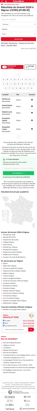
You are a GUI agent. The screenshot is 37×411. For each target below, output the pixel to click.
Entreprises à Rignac (10, 296)
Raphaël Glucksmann (10, 350)
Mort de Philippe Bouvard (11, 343)
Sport (6, 323)
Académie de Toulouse (10, 254)
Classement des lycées (11, 240)
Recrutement (27, 384)
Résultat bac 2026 (9, 235)
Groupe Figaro (16, 388)
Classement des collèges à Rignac (14, 271)
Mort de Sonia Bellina (10, 353)
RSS (22, 384)
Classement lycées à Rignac (12, 252)
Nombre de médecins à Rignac (13, 293)
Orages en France (9, 345)
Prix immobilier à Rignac (11, 298)
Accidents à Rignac (9, 283)
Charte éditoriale (24, 382)
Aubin (3, 45)
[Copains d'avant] (10, 405)
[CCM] (27, 397)
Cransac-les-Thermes (26, 43)
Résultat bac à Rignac (10, 247)
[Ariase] (10, 409)
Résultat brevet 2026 (12, 4)
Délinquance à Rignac (10, 286)
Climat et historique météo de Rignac (15, 281)
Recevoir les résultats (11, 67)
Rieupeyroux (13, 43)
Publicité (32, 382)
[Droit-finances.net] (27, 401)
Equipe (17, 382)
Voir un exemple (28, 320)
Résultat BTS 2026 (9, 237)
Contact (8, 384)
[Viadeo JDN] (27, 405)
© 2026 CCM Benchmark (28, 388)
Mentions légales (6, 388)
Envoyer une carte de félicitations (14, 257)
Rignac (5, 263)
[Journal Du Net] (10, 401)
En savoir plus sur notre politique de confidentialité (16, 177)
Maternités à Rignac (9, 266)
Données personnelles (8, 386)
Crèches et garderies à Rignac (13, 268)
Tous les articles (15, 384)
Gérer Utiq (32, 386)
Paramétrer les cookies (22, 386)
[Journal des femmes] (10, 397)
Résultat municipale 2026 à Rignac (14, 301)
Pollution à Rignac (9, 288)
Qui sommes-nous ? (8, 382)
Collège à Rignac (8, 242)
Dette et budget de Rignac (12, 278)
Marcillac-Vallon (12, 45)
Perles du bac (7, 245)
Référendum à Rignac (10, 303)
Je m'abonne (17, 173)
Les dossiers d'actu (10, 326)
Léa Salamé (7, 348)
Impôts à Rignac (8, 276)
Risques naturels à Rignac (11, 291)
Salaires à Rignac (8, 273)
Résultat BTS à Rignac (10, 250)
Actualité (7, 320)
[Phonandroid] (27, 409)
